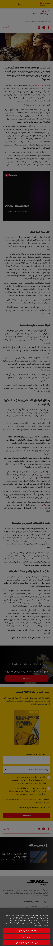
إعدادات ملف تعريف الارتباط (26, 931)
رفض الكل (26, 937)
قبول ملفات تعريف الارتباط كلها (26, 943)
